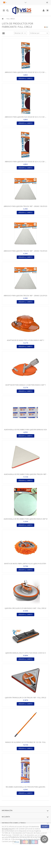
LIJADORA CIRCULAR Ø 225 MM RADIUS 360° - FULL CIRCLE (25, 608)
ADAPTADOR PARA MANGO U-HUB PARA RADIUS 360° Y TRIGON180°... (25, 386)
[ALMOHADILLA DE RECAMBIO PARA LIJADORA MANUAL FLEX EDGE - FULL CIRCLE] (25, 412)
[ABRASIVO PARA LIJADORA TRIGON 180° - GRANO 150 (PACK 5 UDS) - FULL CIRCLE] (25, 233)
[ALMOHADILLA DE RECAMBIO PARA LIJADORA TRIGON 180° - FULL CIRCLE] (25, 457)
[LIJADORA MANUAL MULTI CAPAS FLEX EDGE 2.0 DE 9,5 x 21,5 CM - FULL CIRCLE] (25, 635)
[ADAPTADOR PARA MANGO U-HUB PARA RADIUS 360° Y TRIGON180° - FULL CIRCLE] (25, 367)
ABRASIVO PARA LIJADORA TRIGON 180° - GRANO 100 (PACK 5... (25, 207)
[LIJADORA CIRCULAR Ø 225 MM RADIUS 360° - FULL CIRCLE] (25, 591)
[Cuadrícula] (3, 33)
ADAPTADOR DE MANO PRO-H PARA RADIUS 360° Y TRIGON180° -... (25, 341)
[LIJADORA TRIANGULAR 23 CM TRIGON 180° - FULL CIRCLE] (25, 680)
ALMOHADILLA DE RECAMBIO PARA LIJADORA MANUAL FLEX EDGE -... (25, 430)
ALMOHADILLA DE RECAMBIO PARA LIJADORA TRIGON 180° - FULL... (25, 475)
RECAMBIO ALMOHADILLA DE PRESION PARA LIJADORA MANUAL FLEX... (25, 788)
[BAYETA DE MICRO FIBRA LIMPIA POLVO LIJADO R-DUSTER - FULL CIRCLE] (25, 546)
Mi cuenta (6, 817)
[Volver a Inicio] (2, 18)
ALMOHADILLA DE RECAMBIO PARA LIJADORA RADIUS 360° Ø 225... (25, 520)
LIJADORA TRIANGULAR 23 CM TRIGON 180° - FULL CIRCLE (25, 697)
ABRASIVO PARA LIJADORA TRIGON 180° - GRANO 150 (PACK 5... (25, 252)
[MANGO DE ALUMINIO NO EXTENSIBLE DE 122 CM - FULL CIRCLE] (25, 725)
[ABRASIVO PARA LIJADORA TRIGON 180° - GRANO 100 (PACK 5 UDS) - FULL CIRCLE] (25, 189)
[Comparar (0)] (47, 3)
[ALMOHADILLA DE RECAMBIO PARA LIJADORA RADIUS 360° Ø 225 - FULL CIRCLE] (25, 501)
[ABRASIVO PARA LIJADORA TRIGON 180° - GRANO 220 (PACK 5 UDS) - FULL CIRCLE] (25, 278)
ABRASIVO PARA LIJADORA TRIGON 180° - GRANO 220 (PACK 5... (25, 296)
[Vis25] (25, 10)
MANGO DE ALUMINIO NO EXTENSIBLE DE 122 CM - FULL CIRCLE (25, 743)
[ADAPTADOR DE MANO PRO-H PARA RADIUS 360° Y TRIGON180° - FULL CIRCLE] (25, 323)
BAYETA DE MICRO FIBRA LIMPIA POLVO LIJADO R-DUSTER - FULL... (25, 564)
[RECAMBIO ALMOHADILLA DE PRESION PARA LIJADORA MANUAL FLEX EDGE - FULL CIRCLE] (25, 769)
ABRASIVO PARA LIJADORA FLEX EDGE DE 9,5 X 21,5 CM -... (25, 72)
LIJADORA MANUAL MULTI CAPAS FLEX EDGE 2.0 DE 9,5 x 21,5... (25, 654)
